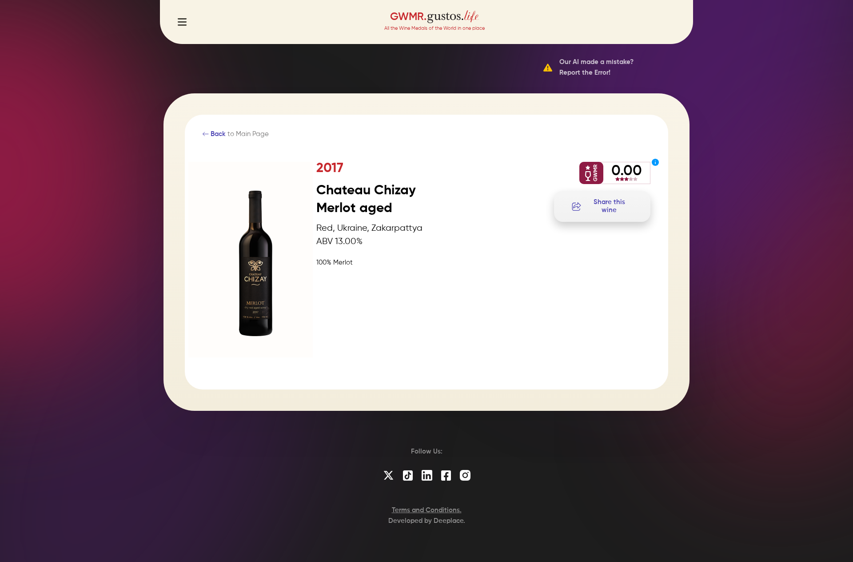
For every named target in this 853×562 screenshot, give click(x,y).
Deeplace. (449, 521)
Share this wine (609, 206)
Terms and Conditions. (427, 510)
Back (217, 134)
